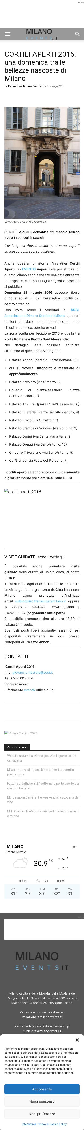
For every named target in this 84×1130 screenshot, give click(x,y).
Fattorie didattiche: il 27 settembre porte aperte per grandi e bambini (43, 786)
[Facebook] (8, 96)
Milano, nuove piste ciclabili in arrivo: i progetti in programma (40, 772)
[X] (19, 96)
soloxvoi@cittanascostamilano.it (40, 601)
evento (30, 690)
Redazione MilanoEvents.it (26, 86)
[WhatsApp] (29, 96)
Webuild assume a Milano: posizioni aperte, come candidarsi (41, 758)
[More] (60, 96)
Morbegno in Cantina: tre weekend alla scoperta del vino (43, 800)
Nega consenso (42, 1101)
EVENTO (29, 269)
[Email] (50, 96)
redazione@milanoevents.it (42, 1017)
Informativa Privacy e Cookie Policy (44, 1124)
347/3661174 (15, 613)
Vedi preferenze (42, 1114)
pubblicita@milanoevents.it (42, 1031)
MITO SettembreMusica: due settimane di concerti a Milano (42, 814)
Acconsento (42, 1089)
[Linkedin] (39, 96)
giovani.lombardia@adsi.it (32, 672)
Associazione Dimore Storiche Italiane (34, 316)
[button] (77, 1040)
